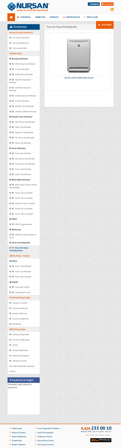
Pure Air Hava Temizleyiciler (18, 249)
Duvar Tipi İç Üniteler (24, 214)
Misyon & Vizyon (19, 432)
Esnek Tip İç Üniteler (24, 208)
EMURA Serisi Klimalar (24, 106)
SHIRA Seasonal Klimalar (25, 95)
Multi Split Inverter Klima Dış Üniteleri (23, 186)
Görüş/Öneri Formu (45, 440)
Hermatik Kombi (22, 287)
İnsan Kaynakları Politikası (48, 428)
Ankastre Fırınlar (19, 360)
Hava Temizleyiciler (20, 242)
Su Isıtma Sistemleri (21, 37)
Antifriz (12, 371)
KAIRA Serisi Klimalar (24, 74)
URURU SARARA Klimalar (25, 111)
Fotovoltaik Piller (19, 48)
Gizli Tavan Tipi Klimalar (25, 122)
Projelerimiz (17, 440)
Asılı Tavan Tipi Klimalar (25, 158)
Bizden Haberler (19, 444)
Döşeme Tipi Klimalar (24, 132)
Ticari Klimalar (18, 148)
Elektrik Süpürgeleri (20, 355)
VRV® (14, 219)
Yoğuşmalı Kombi (22, 292)
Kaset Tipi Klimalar (23, 143)
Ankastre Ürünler (19, 303)
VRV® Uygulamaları (23, 224)
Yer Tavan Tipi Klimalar (24, 137)
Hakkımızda (17, 428)
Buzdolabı (16, 324)
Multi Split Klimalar (20, 179)
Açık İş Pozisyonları (45, 432)
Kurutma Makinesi (20, 318)
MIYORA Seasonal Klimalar (20, 89)
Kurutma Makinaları (21, 339)
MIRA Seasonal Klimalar (25, 63)
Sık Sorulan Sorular (45, 444)
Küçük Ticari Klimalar (21, 116)
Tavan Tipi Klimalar (23, 127)
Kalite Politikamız (19, 436)
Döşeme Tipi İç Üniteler (25, 203)
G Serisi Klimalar (22, 101)
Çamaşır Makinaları (20, 334)
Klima (14, 261)
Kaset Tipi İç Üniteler (24, 198)
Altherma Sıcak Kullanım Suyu (22, 236)
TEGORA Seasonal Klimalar (20, 81)
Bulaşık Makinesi (19, 313)
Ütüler (15, 345)
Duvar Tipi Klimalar (23, 169)
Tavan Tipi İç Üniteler (24, 192)
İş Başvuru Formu (44, 436)
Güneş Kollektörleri (20, 43)
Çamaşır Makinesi (20, 308)
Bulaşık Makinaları (20, 350)
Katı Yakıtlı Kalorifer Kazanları (22, 366)
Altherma (16, 229)
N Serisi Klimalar (22, 69)
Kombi (14, 282)
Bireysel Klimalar (19, 58)
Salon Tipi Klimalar (23, 174)
